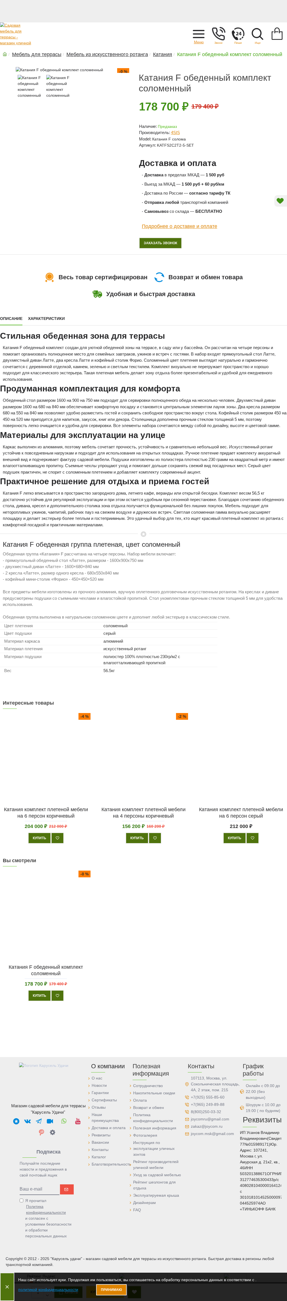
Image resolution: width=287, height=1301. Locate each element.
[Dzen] (52, 1132)
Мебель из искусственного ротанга (107, 54)
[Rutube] (50, 1121)
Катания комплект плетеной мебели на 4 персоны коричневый (143, 813)
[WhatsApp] (64, 1121)
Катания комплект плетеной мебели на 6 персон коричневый (46, 813)
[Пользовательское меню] (218, 33)
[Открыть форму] (238, 33)
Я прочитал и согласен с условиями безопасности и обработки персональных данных (48, 1218)
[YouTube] (78, 1121)
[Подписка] (66, 1189)
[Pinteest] (41, 1132)
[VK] (27, 1121)
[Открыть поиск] (257, 33)
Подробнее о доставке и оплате (179, 226)
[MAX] (16, 1121)
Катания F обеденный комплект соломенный (46, 970)
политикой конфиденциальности (48, 1289)
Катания (162, 54)
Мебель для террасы (36, 54)
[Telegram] (38, 1121)
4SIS (175, 132)
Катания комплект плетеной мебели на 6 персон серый (241, 813)
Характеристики (46, 318)
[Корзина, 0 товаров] (277, 33)
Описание (11, 318)
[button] (199, 33)
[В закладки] (57, 838)
